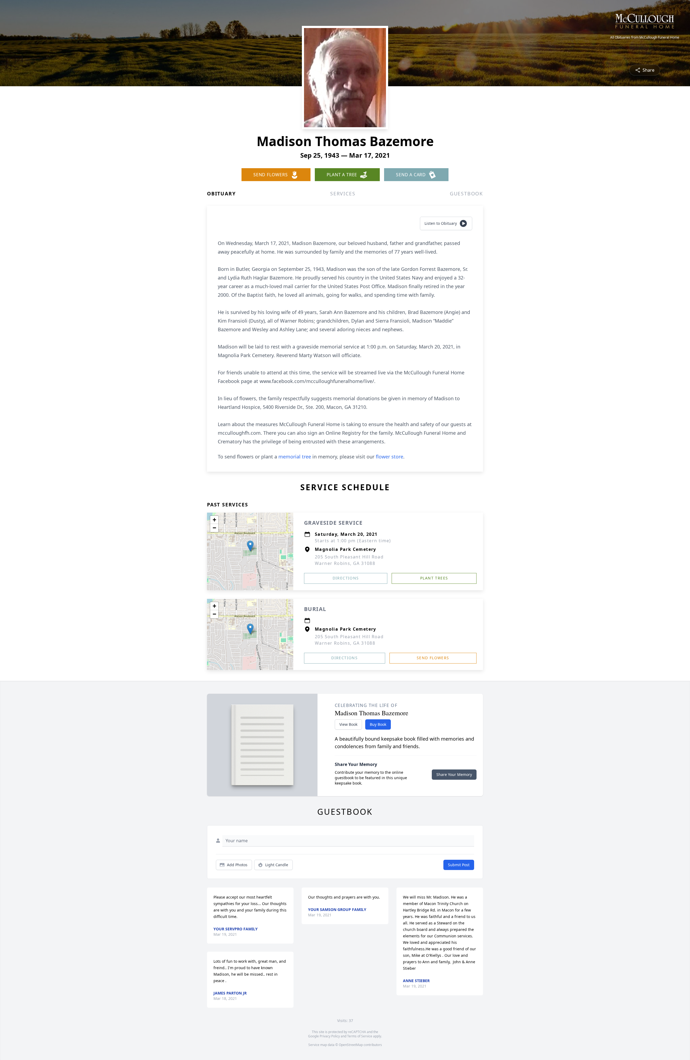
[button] (250, 545)
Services (342, 193)
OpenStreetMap (351, 1044)
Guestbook (466, 193)
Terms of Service (359, 1036)
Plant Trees (434, 578)
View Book (348, 724)
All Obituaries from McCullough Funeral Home (644, 37)
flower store (389, 456)
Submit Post (459, 864)
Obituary (221, 193)
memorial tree (294, 456)
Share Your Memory (454, 774)
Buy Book (378, 724)
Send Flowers (433, 657)
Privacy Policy (330, 1036)
